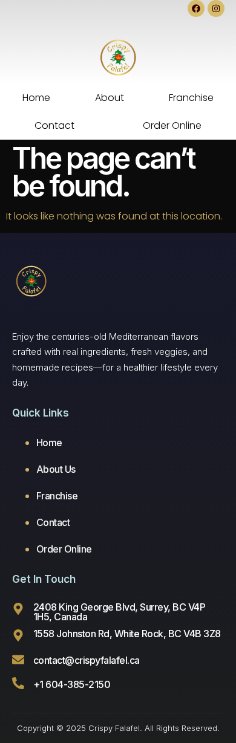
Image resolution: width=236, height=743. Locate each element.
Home (36, 98)
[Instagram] (216, 8)
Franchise (191, 98)
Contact (54, 125)
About (109, 98)
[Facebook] (196, 8)
